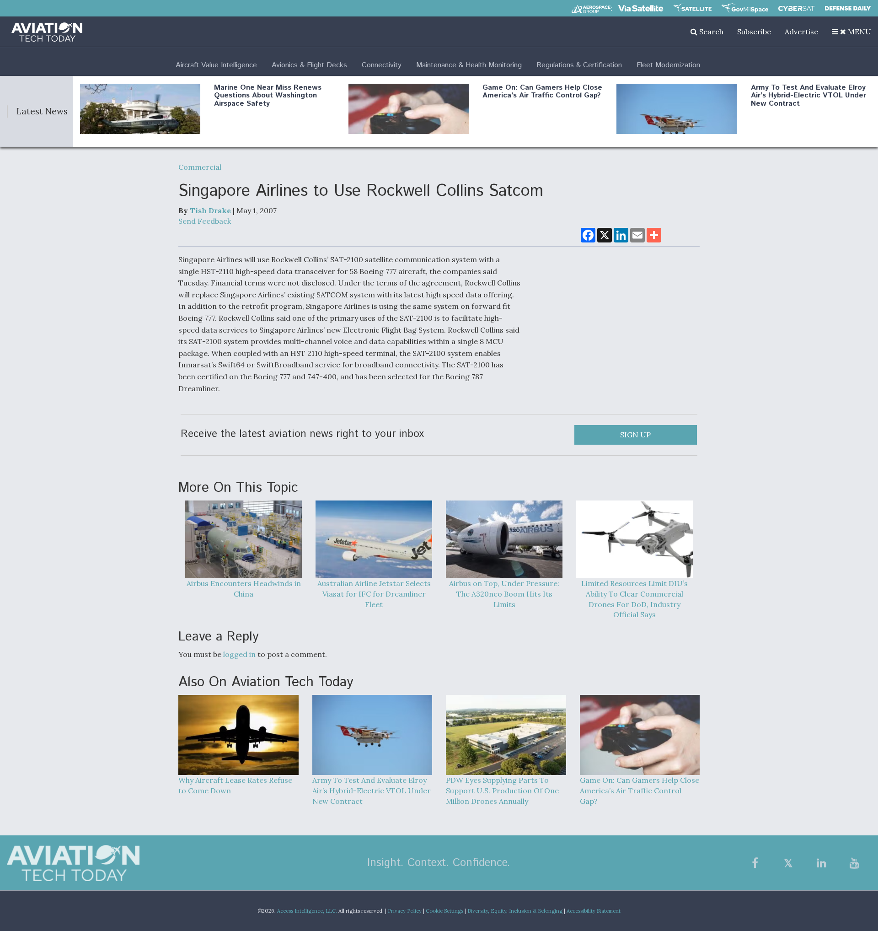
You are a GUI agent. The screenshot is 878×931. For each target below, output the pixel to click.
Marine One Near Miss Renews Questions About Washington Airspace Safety (267, 95)
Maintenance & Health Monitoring (469, 65)
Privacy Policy (405, 911)
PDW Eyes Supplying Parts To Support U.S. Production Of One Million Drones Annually (502, 790)
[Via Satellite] (640, 8)
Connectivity (382, 65)
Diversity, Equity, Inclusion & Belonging (514, 911)
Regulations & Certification (579, 65)
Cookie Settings (444, 911)
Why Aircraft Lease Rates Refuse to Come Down (235, 785)
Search (710, 31)
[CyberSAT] (796, 8)
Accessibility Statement (594, 911)
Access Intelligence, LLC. (307, 911)
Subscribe (754, 31)
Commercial (199, 167)
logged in (239, 654)
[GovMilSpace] (745, 8)
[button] (851, 31)
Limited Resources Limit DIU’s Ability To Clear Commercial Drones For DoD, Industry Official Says (634, 599)
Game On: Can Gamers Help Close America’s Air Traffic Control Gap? (542, 91)
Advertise (801, 31)
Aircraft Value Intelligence (216, 65)
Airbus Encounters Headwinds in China (244, 588)
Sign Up (635, 434)
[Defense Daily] (848, 8)
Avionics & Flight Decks (309, 65)
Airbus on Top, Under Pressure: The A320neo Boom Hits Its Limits (504, 594)
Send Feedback (204, 221)
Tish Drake (210, 210)
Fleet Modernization (668, 65)
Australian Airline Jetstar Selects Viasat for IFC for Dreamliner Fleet (374, 594)
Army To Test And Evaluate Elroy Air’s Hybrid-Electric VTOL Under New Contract (808, 95)
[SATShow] (693, 8)
